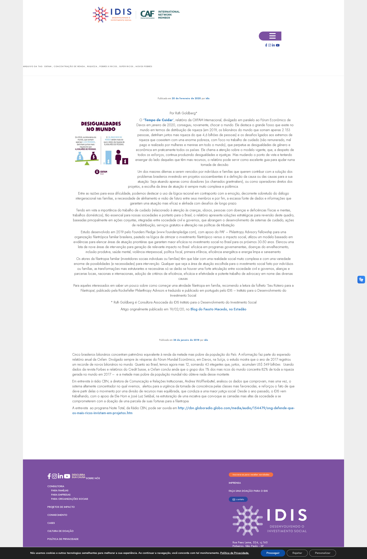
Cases (51, 523)
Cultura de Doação (60, 531)
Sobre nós (93, 478)
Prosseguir (272, 553)
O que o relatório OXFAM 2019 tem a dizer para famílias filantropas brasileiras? (183, 87)
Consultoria (55, 486)
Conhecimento (57, 515)
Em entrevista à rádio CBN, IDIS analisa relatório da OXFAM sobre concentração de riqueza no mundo (183, 329)
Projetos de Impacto (61, 507)
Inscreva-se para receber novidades (251, 474)
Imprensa (235, 483)
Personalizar (322, 553)
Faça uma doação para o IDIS (248, 491)
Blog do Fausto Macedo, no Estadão (218, 309)
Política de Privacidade (63, 539)
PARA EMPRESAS (61, 495)
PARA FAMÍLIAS (59, 490)
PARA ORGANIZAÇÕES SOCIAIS (69, 499)
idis (207, 98)
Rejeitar (297, 553)
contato (240, 499)
